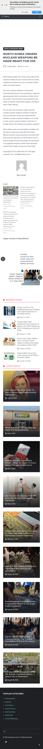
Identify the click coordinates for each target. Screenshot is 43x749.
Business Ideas (10, 712)
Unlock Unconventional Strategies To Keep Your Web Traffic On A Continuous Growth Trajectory (21, 533)
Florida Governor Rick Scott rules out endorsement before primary (27, 259)
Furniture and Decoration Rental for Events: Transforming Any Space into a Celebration (20, 674)
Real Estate (9, 715)
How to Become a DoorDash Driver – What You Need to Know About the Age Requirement (20, 463)
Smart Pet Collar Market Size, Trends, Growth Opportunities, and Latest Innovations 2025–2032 (28, 342)
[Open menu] (4, 731)
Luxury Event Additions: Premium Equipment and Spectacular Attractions (20, 568)
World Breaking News (13, 49)
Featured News (10, 698)
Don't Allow (24, 12)
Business (8, 702)
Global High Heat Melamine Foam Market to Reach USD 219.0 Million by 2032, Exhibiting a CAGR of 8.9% (28, 326)
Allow (37, 12)
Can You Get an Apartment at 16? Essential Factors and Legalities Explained (20, 498)
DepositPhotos (23, 239)
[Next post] (40, 277)
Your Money (9, 705)
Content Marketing (11, 718)
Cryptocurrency (10, 708)
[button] (40, 16)
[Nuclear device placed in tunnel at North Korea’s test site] (29, 197)
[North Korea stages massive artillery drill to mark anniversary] (11, 222)
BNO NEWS (12, 66)
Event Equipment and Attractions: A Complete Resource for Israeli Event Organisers (21, 603)
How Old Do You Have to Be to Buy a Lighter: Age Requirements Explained (20, 392)
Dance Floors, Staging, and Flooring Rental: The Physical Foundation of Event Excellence (20, 639)
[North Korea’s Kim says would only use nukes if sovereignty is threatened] (10, 190)
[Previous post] (3, 259)
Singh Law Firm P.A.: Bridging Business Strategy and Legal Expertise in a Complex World (28, 310)
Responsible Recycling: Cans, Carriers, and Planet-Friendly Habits (28, 355)
